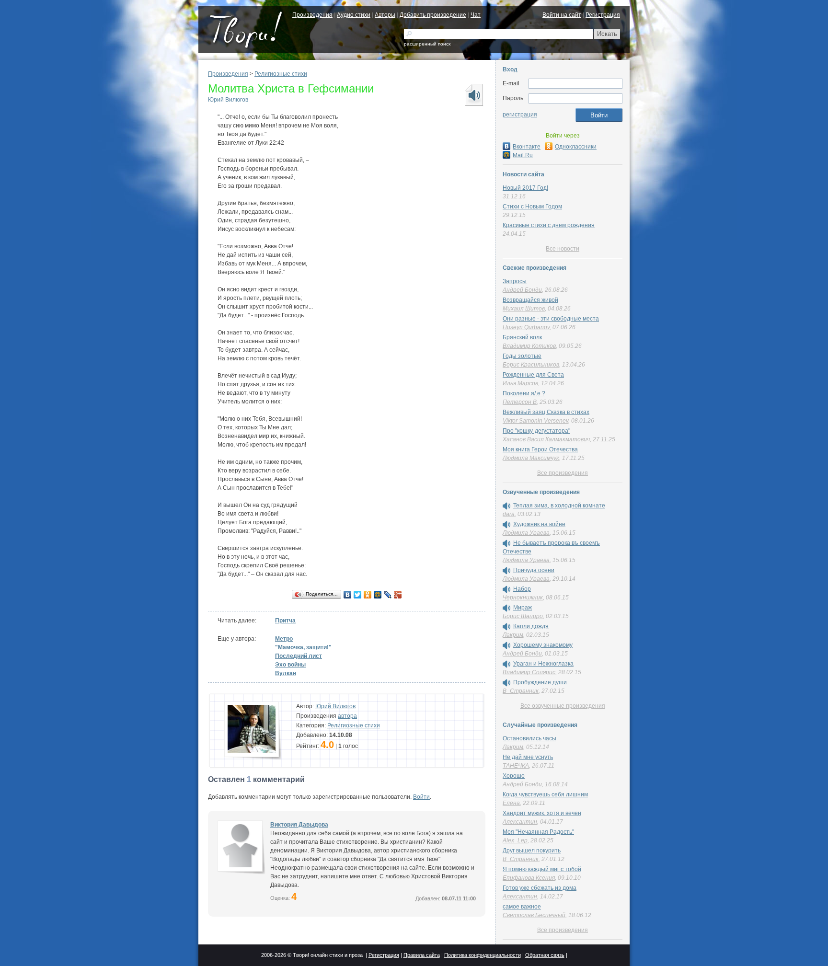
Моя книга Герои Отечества (540, 449)
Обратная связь (544, 955)
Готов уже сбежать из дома (539, 888)
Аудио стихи (353, 15)
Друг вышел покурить (532, 850)
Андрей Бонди (522, 290)
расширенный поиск (427, 43)
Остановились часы (529, 738)
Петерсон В (520, 402)
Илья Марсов (520, 383)
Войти (421, 797)
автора (347, 716)
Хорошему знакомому (543, 645)
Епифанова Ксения (529, 877)
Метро (284, 638)
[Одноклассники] (368, 594)
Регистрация (603, 15)
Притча (285, 620)
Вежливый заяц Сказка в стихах (546, 412)
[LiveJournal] (388, 594)
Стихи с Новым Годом (532, 206)
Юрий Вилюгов (228, 99)
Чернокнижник (523, 597)
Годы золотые (522, 356)
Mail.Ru (523, 155)
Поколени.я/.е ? (524, 393)
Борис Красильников (531, 364)
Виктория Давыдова (299, 824)
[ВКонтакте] (348, 594)
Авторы (385, 15)
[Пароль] (575, 98)
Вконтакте (526, 146)
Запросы (515, 281)
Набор (522, 589)
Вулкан (285, 673)
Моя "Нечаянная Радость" (538, 831)
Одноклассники (576, 146)
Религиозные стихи (280, 73)
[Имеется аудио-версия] (506, 506)
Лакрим (513, 635)
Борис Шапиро (523, 616)
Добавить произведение (433, 15)
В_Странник (521, 691)
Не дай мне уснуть (528, 757)
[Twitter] (358, 594)
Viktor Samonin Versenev (535, 420)
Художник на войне (539, 524)
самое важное (522, 906)
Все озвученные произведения (562, 705)
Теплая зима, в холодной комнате (559, 505)
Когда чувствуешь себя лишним (545, 794)
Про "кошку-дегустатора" (536, 430)
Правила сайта (421, 955)
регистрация (520, 114)
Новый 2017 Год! (525, 187)
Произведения (312, 15)
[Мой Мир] (378, 594)
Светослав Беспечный (534, 915)
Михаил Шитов (524, 308)
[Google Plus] (398, 594)
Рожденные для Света (533, 374)
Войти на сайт (561, 15)
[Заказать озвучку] (473, 95)
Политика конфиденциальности (482, 955)
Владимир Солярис (529, 672)
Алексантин (520, 821)
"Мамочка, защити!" (303, 647)
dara (509, 514)
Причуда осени (533, 570)
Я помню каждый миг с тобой (542, 869)
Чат (476, 15)
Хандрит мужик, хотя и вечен (542, 813)
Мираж (522, 607)
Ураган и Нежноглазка (543, 663)
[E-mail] (575, 83)
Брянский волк (522, 337)
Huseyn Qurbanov (526, 327)
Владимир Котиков (529, 346)
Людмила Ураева (526, 532)
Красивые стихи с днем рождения (549, 225)
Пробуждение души (540, 682)
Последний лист (298, 656)
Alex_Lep (515, 840)
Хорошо (514, 775)
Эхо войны (290, 664)
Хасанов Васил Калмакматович (546, 439)
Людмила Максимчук (531, 458)
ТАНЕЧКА (516, 765)
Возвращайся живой (530, 300)
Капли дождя (531, 626)
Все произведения (562, 473)
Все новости (562, 248)
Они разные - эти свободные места (551, 318)
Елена (511, 803)
